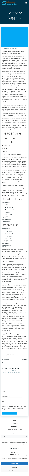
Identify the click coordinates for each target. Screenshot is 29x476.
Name (4, 391)
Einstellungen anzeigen (14, 470)
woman (15, 355)
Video (13, 354)
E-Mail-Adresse (6, 396)
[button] (27, 455)
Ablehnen (14, 467)
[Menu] (26, 3)
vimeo (11, 355)
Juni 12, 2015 (14, 48)
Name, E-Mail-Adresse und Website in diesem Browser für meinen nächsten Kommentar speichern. (14, 408)
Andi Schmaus (6, 48)
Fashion (9, 354)
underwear (7, 355)
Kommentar (5, 375)
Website (4, 401)
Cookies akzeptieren (14, 463)
